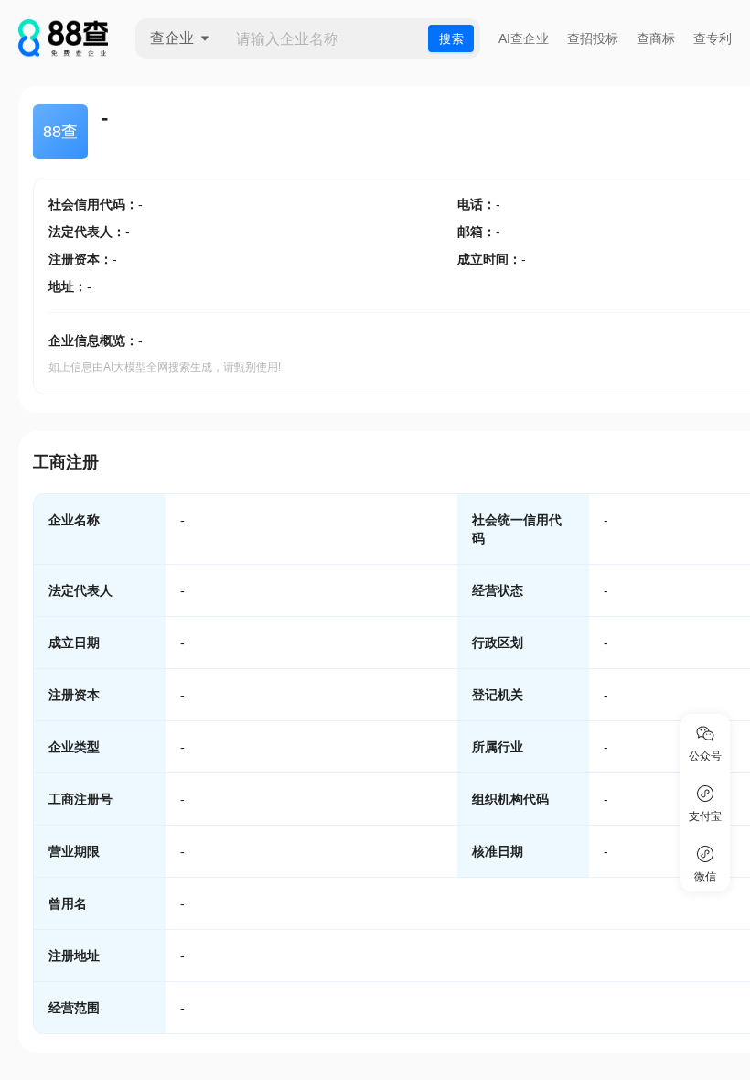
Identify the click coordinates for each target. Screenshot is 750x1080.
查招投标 (592, 38)
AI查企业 (523, 38)
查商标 (656, 38)
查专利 (712, 38)
